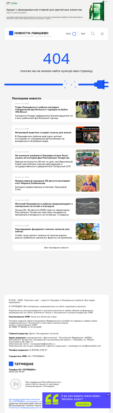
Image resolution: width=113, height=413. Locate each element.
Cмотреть (83, 404)
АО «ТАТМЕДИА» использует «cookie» (28, 401)
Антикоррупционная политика (24, 399)
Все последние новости (56, 247)
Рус (68, 33)
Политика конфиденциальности (25, 407)
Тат (83, 33)
